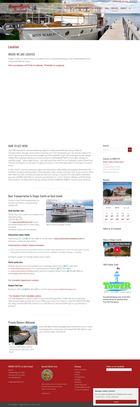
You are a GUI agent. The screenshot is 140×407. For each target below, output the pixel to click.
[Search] (130, 8)
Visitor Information (80, 369)
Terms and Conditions (81, 390)
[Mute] (127, 256)
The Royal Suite (79, 377)
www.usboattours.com (22, 222)
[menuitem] (60, 8)
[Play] (105, 256)
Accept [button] (116, 402)
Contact (77, 374)
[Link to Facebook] (130, 1)
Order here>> (45, 393)
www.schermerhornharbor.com (24, 271)
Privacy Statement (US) (82, 387)
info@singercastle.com (111, 172)
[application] (117, 250)
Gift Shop (77, 380)
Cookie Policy (100, 397)
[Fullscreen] (130, 256)
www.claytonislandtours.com (21, 273)
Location (77, 372)
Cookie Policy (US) (80, 385)
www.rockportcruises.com (65, 289)
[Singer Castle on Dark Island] (22, 8)
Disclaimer (77, 382)
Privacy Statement (112, 397)
